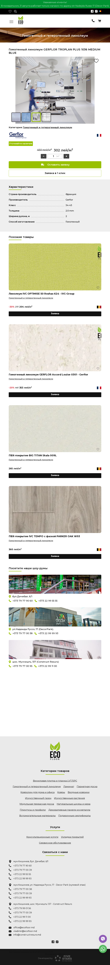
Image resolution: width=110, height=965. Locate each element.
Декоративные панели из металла (69, 809)
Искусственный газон (38, 798)
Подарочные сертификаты (74, 815)
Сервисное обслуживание (55, 842)
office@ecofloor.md (24, 927)
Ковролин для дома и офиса (38, 792)
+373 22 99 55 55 (47, 601)
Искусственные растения (69, 798)
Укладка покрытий (72, 837)
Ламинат (68, 786)
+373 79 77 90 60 (23, 601)
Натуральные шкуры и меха (73, 804)
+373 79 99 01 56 (22, 908)
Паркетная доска (87, 786)
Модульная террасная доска (37, 804)
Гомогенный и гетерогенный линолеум (47, 127)
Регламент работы (55, 954)
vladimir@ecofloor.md (25, 931)
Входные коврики (78, 792)
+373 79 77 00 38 (22, 633)
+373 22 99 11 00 (47, 666)
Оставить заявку (58, 164)
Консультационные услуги (42, 837)
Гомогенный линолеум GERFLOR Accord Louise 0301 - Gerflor (48, 374)
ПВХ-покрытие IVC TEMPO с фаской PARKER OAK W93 (44, 536)
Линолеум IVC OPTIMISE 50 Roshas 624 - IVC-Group (41, 293)
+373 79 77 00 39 (22, 870)
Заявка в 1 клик (55, 173)
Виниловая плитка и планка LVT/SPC (55, 780)
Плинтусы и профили (33, 809)
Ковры (61, 792)
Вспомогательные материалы (37, 815)
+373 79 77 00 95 (22, 666)
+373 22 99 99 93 (48, 633)
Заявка (55, 313)
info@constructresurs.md (27, 935)
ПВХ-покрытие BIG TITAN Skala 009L (33, 455)
